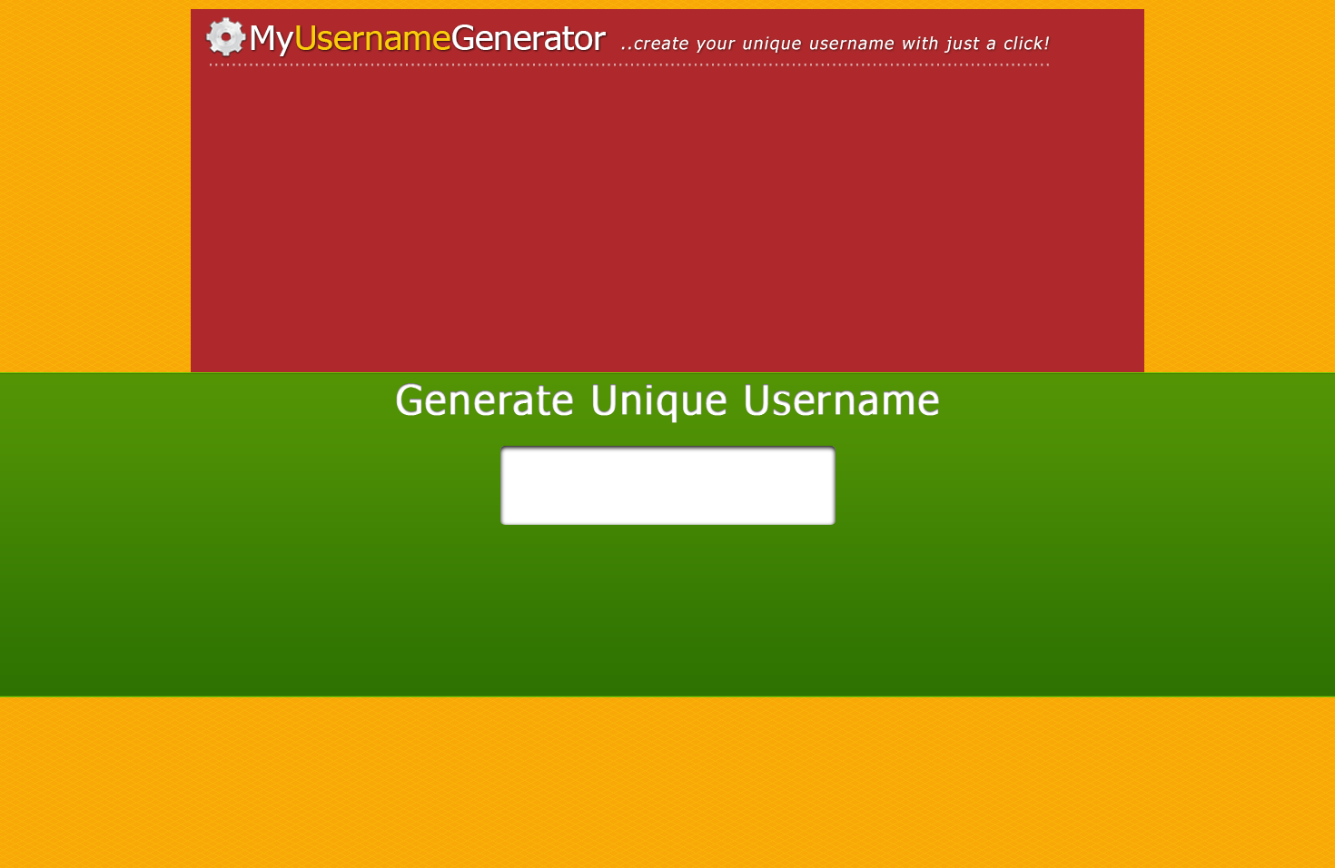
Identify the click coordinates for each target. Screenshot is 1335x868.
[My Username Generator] (667, 43)
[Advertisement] (358, 231)
